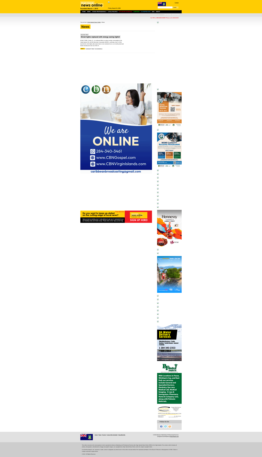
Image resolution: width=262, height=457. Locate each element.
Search (174, 7)
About (158, 11)
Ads (153, 11)
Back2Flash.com (174, 436)
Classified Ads (121, 434)
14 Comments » (98, 48)
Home (84, 11)
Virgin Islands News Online (94, 22)
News (88, 11)
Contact (177, 2)
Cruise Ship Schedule (112, 434)
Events (104, 434)
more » (82, 48)
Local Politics (112, 11)
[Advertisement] (117, 69)
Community (88, 48)
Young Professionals (99, 11)
